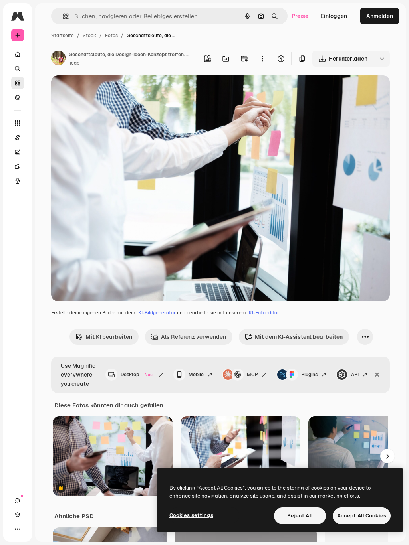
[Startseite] (17, 54)
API (355, 374)
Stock (89, 35)
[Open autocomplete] (62, 16)
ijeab (74, 63)
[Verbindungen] (17, 500)
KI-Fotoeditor (264, 313)
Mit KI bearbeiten (108, 336)
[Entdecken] (17, 97)
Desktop (137, 374)
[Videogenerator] (17, 166)
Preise (300, 16)
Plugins (309, 374)
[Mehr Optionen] (262, 59)
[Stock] (17, 83)
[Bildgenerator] (17, 152)
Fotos (111, 35)
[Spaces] (17, 137)
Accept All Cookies (361, 515)
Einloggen (333, 16)
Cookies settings (191, 515)
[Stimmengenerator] (17, 180)
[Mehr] (17, 529)
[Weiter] (387, 456)
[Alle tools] (17, 123)
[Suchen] (17, 68)
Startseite (62, 35)
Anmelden (379, 16)
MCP (252, 374)
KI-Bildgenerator (157, 313)
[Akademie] (17, 514)
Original (102, 91)
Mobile (196, 374)
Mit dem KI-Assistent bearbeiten (299, 336)
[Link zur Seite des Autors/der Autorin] (58, 59)
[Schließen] (377, 374)
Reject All (300, 515)
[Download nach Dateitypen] (382, 59)
